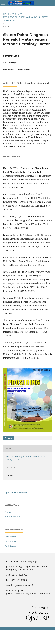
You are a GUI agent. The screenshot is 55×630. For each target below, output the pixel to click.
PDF (9, 438)
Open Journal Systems (16, 492)
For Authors (10, 541)
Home (6, 14)
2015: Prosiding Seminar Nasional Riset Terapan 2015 (25, 18)
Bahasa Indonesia (14, 516)
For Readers (10, 536)
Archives (17, 14)
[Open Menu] (3, 3)
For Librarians (11, 546)
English (8, 511)
